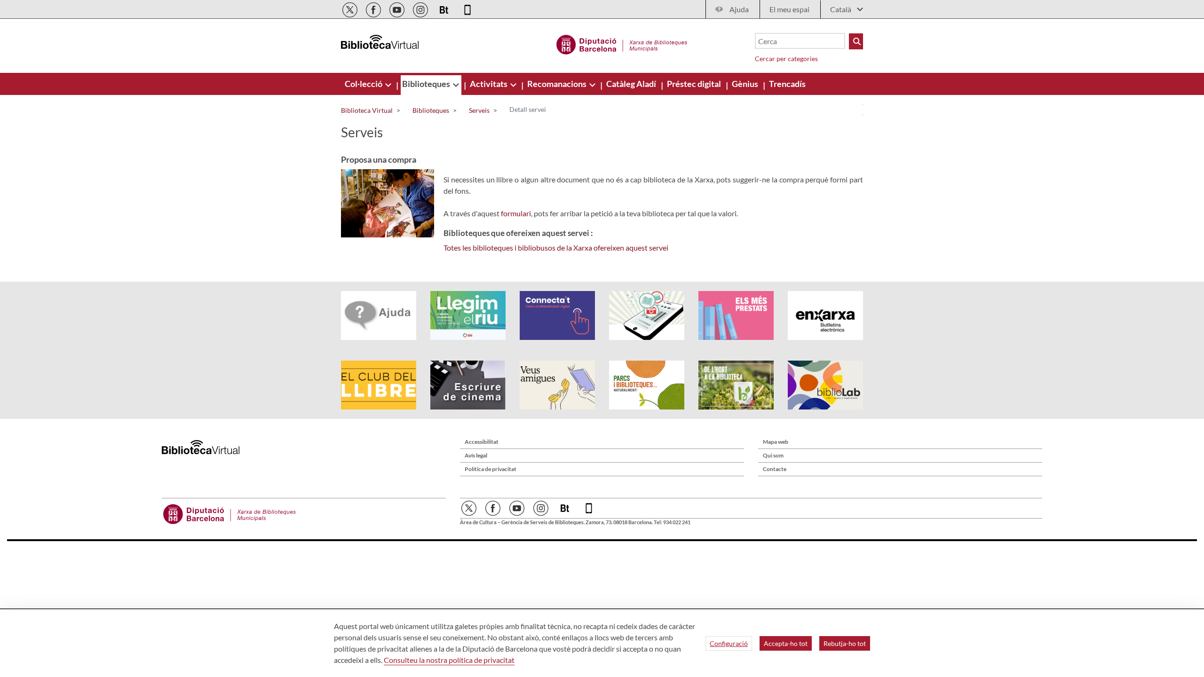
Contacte (774, 468)
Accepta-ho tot (786, 643)
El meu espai (789, 9)
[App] (467, 8)
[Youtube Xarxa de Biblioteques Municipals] (397, 8)
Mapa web (775, 441)
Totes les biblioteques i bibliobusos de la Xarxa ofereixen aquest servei (556, 247)
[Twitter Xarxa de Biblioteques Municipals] (350, 8)
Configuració (729, 643)
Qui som (773, 455)
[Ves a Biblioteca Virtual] (622, 43)
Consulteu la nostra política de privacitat (449, 659)
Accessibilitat (482, 441)
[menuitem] (364, 84)
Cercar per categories (786, 59)
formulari (516, 213)
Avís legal (476, 455)
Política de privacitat (490, 468)
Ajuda (739, 9)
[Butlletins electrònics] (444, 8)
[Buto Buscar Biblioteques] (856, 41)
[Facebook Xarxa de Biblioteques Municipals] (374, 8)
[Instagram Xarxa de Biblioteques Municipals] (421, 8)
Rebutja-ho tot (845, 643)
